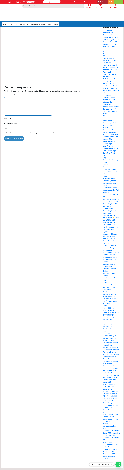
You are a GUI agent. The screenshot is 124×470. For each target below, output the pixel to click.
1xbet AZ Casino (109, 97)
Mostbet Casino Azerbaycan (109, 265)
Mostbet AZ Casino (110, 234)
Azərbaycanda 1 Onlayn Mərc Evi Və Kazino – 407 (110, 122)
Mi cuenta (89, 7)
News (105, 306)
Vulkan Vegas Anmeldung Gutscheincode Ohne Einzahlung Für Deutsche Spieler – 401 (111, 406)
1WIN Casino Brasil (109, 74)
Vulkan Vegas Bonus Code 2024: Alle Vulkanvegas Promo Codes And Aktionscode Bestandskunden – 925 (110, 421)
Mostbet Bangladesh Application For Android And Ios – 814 (111, 250)
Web (6, 128)
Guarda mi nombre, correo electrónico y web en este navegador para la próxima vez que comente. (44, 133)
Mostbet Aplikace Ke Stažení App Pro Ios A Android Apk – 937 (111, 201)
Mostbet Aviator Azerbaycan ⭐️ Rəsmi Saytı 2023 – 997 (111, 217)
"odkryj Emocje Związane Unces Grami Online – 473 (110, 35)
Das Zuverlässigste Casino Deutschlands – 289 (111, 171)
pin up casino (108, 322)
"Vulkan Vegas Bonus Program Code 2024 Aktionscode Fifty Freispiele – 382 (111, 43)
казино (105, 458)
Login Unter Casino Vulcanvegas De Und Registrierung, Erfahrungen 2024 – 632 (111, 192)
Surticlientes (24, 24)
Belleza (105, 127)
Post (104, 331)
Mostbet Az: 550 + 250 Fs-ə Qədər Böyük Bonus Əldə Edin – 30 (110, 239)
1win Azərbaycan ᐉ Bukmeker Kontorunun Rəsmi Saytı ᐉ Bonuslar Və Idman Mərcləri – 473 (111, 65)
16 (103, 53)
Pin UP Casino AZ (109, 324)
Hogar (105, 176)
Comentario (9, 95)
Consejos (106, 167)
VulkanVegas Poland (110, 456)
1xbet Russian (108, 104)
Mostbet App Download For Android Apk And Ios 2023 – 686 (110, 209)
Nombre (7, 118)
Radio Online (114, 7)
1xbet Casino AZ (109, 100)
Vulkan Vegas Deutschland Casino (110, 443)
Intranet (82, 2)
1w (104, 56)
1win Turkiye (107, 81)
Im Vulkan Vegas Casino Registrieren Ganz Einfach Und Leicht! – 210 (110, 181)
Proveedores (14, 24)
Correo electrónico (11, 123)
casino (105, 164)
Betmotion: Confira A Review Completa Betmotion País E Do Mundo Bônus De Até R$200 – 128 (111, 134)
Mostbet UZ (107, 285)
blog (104, 158)
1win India (106, 77)
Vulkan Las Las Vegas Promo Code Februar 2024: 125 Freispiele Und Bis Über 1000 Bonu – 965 (111, 377)
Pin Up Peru (107, 326)
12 (103, 51)
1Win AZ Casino (108, 58)
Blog (75, 2)
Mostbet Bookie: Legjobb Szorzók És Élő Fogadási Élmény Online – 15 (110, 258)
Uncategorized (108, 333)
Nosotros (56, 24)
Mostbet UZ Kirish (109, 287)
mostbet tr (107, 282)
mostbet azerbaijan (110, 245)
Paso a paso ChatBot (38, 24)
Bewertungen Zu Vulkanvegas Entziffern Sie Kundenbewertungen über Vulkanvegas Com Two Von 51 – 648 (111, 148)
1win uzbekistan (109, 83)
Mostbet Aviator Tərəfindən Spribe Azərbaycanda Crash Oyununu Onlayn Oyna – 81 (111, 227)
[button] (118, 464)
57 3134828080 (29, 2)
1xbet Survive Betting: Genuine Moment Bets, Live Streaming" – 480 (111, 110)
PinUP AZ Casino (109, 329)
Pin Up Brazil (107, 320)
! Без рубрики (108, 30)
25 (104, 116)
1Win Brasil (107, 72)
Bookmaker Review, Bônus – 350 (110, 161)
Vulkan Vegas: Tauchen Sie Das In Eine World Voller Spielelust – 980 (110, 450)
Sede (52, 2)
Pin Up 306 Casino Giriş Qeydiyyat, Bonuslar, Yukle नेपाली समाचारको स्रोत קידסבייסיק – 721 (111, 312)
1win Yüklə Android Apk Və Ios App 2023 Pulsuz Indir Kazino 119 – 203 (111, 89)
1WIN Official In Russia (111, 79)
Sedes (49, 24)
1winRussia (107, 95)
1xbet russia (107, 102)
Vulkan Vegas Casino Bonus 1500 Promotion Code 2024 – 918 (111, 433)
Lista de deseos (101, 7)
